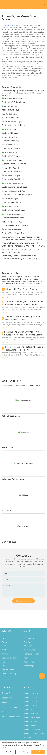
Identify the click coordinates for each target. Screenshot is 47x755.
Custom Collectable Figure (14, 125)
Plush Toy (27, 658)
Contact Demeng (9, 674)
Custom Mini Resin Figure (13, 210)
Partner (5, 642)
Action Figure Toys (10, 110)
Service (5, 654)
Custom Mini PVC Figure (13, 179)
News (4, 666)
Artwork (5, 646)
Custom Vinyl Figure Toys (13, 233)
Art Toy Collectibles (11, 117)
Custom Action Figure (33, 713)
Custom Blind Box (31, 709)
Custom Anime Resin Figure (14, 187)
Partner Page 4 (34, 385)
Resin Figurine (29, 650)
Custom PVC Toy (31, 697)
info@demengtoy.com (11, 717)
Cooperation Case (9, 658)
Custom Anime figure (32, 717)
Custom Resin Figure (11, 202)
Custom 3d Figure (10, 133)
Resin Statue (7, 447)
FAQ (3, 662)
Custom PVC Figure (11, 156)
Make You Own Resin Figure (15, 225)
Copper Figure (29, 666)
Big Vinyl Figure (9, 542)
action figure (9, 25)
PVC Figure (28, 646)
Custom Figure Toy (10, 141)
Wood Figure (29, 662)
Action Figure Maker (11, 416)
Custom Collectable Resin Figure (17, 194)
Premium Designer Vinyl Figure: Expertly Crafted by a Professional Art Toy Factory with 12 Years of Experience (23, 244)
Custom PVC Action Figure (14, 102)
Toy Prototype (29, 638)
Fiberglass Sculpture (32, 654)
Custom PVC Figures (11, 148)
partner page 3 (21, 385)
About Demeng (8, 670)
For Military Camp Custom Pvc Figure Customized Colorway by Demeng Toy (19, 257)
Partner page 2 (8, 385)
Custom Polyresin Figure (13, 218)
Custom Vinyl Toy (31, 693)
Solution (5, 650)
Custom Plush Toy (31, 705)
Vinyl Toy (27, 642)
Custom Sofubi (30, 725)
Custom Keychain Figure (34, 729)
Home (4, 638)
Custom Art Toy (30, 721)
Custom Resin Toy (31, 701)
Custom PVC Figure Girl (12, 171)
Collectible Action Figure (13, 479)
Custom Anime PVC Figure (14, 164)
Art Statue (6, 510)
